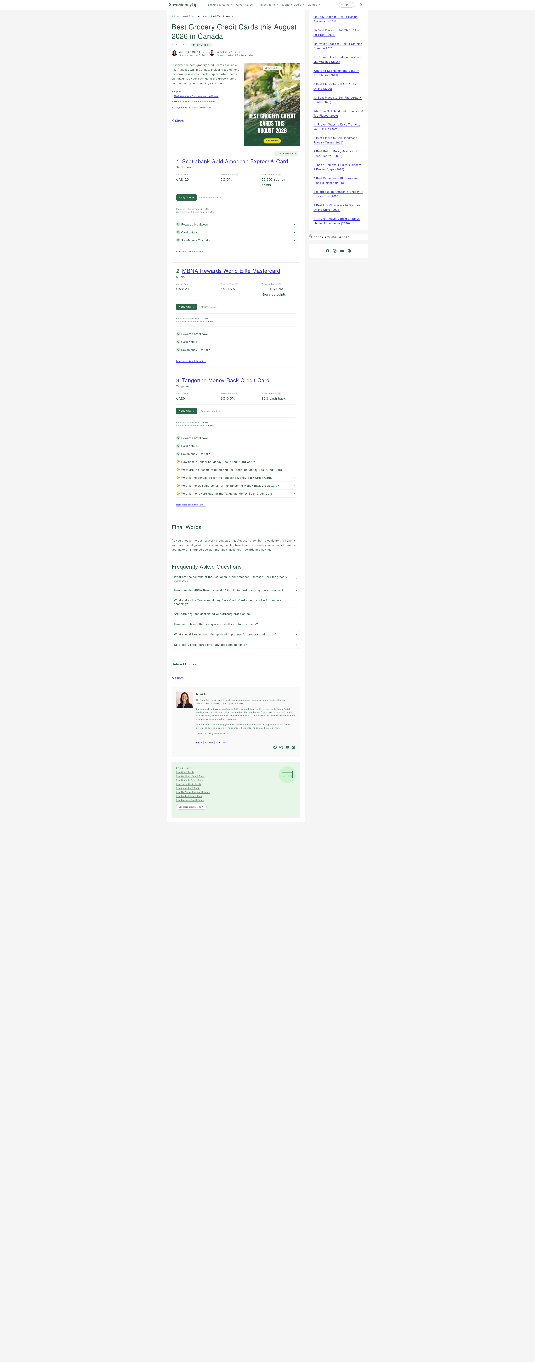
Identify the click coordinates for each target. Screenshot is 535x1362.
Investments (268, 4)
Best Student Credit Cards (189, 796)
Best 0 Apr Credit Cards (188, 788)
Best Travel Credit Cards (188, 784)
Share (179, 120)
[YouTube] (287, 747)
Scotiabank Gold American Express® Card (196, 95)
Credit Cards (244, 4)
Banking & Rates (218, 4)
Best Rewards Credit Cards (189, 780)
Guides (312, 4)
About (199, 742)
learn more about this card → (191, 251)
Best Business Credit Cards (190, 800)
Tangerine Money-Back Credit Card (192, 107)
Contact (209, 742)
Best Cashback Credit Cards (190, 776)
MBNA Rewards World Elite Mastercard (194, 101)
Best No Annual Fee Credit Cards (193, 791)
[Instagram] (281, 747)
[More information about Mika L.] (204, 51)
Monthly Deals (291, 4)
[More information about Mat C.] (240, 51)
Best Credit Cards (185, 772)
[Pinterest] (293, 747)
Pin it (255, 67)
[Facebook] (275, 747)
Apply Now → (186, 197)
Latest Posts (222, 742)
